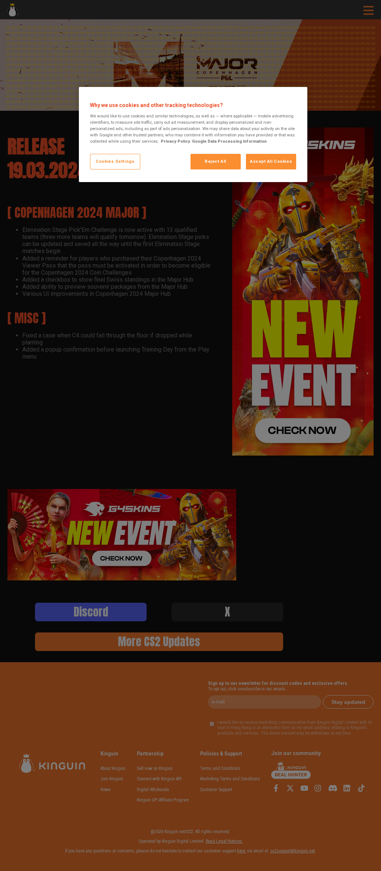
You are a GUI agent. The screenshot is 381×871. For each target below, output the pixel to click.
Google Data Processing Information (229, 141)
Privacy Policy (175, 141)
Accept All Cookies (271, 161)
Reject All (215, 161)
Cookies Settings (115, 161)
